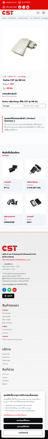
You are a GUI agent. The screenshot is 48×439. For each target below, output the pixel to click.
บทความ (4, 377)
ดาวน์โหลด (5, 381)
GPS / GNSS (6, 320)
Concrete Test (7, 329)
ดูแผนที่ (9, 296)
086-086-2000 (11, 7)
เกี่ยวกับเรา (5, 374)
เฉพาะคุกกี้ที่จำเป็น (23, 426)
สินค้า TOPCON (7, 323)
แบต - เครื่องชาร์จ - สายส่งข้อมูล (14, 76)
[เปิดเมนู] (43, 13)
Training (5, 364)
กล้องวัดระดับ (6, 316)
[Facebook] (19, 7)
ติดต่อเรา (4, 384)
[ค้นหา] (38, 13)
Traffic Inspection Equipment (12, 339)
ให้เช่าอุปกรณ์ (6, 360)
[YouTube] (27, 7)
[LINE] (23, 7)
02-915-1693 (26, 2)
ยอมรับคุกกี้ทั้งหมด (23, 420)
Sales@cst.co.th (11, 2)
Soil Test (5, 333)
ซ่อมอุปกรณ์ (5, 354)
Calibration (6, 357)
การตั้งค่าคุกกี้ (23, 433)
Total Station (6, 313)
